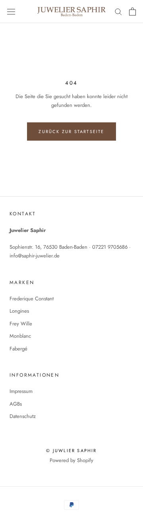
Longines (19, 311)
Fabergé (18, 348)
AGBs (16, 404)
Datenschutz (23, 416)
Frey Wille (21, 323)
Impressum (21, 391)
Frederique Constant (32, 298)
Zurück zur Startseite (71, 131)
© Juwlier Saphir (71, 450)
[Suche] (118, 11)
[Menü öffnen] (11, 11)
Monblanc (20, 336)
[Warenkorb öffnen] (132, 11)
